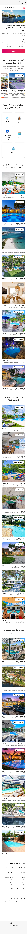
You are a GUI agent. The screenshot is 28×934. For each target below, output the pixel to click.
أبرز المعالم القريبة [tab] (9, 867)
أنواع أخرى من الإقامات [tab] (20, 867)
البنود (10, 927)
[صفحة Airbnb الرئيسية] (24, 7)
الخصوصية (15, 927)
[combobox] (13, 41)
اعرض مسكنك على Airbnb (9, 7)
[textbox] (19, 46)
